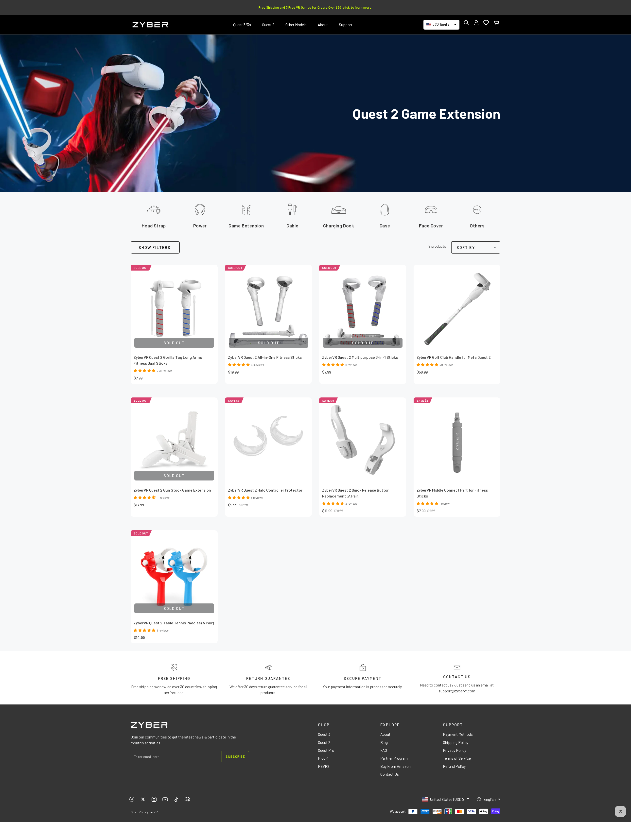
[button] (466, 23)
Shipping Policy (455, 742)
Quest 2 (324, 742)
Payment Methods (458, 734)
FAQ (383, 750)
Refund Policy (454, 766)
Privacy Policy (454, 750)
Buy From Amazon (395, 766)
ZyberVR (151, 812)
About (385, 734)
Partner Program (394, 758)
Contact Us (389, 774)
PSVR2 (323, 766)
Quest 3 (324, 734)
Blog (384, 742)
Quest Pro (326, 750)
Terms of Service (457, 758)
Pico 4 (323, 758)
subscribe (235, 756)
